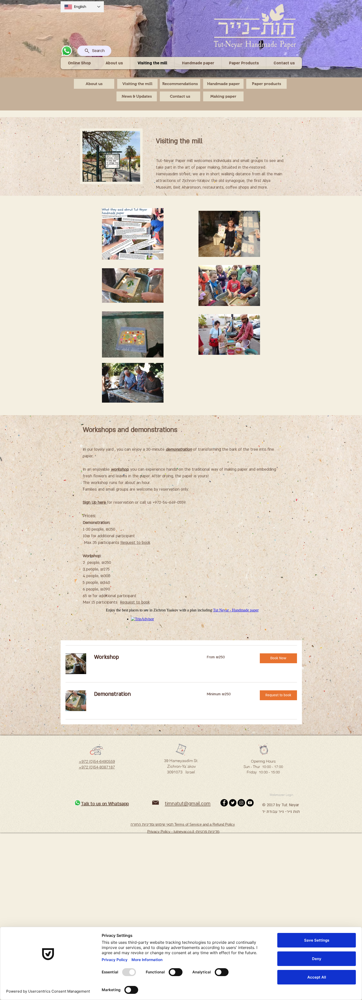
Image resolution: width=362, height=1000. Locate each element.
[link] (144, 657)
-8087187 (106, 767)
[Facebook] (224, 802)
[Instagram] (241, 802)
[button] (278, 658)
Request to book (135, 602)
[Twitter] (232, 802)
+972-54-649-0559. (169, 502)
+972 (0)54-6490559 (97, 761)
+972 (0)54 (88, 767)
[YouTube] (250, 802)
